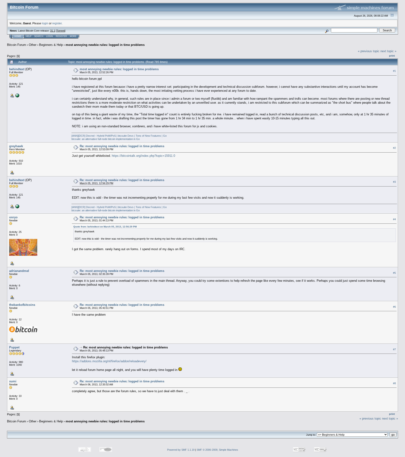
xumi (12, 381)
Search (38, 36)
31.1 (52, 30)
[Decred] (17, 95)
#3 (394, 181)
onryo (13, 217)
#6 (394, 306)
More (73, 36)
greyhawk (16, 146)
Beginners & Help (51, 45)
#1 (394, 70)
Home (18, 36)
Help (28, 36)
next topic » (388, 51)
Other (32, 45)
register (57, 23)
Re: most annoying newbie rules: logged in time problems (122, 146)
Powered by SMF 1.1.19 (181, 449)
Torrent (60, 30)
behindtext (16, 69)
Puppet (14, 347)
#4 (394, 219)
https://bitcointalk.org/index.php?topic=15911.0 (143, 155)
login (45, 23)
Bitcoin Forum (16, 45)
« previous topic (368, 51)
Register (61, 36)
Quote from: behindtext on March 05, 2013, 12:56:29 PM (105, 226)
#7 (394, 349)
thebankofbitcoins (22, 305)
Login (49, 36)
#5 (394, 272)
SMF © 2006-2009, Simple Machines (217, 449)
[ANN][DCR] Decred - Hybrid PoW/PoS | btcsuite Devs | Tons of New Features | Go (119, 135)
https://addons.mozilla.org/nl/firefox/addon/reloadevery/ (109, 361)
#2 (394, 147)
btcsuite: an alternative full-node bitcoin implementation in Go (105, 139)
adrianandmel (19, 271)
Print (392, 55)
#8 (394, 383)
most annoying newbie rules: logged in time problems (105, 45)
